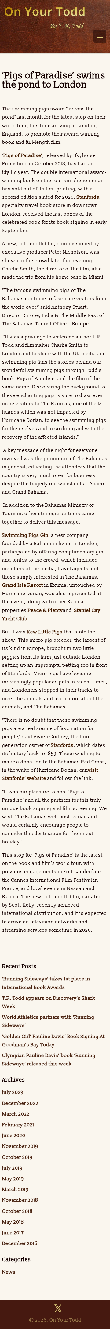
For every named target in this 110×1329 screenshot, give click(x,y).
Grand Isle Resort (22, 585)
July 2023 (13, 1092)
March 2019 (15, 1189)
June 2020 (13, 1135)
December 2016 (20, 1243)
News (9, 1272)
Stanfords (88, 197)
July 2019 (12, 1168)
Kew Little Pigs (45, 632)
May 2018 (13, 1222)
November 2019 (20, 1146)
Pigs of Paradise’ (22, 155)
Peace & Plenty (45, 610)
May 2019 (13, 1179)
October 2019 (17, 1157)
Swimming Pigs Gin (25, 535)
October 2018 (17, 1211)
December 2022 (20, 1103)
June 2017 (13, 1233)
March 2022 (16, 1114)
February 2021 (18, 1125)
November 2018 (20, 1200)
